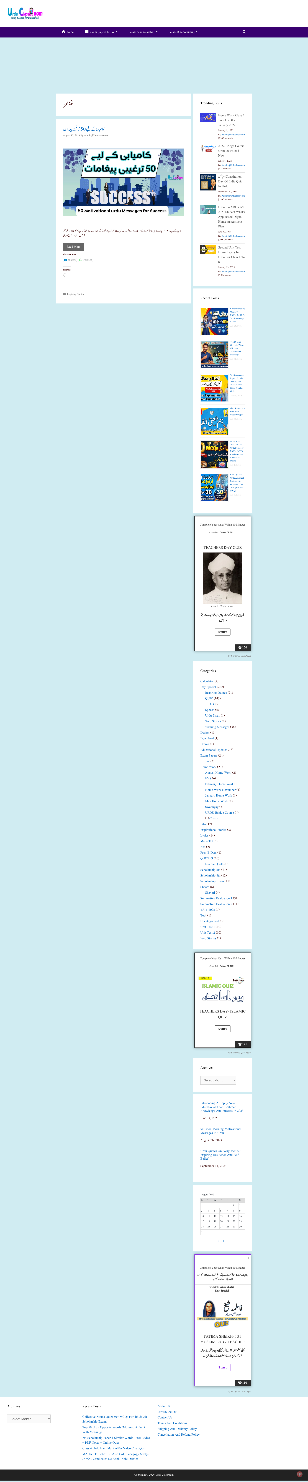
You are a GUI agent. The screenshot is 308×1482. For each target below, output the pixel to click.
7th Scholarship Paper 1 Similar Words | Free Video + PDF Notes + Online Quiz (236, 383)
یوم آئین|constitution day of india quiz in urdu (230, 182)
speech (209, 710)
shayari (210, 893)
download (207, 738)
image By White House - (223, 606)
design (204, 733)
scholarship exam (212, 881)
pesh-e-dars (208, 853)
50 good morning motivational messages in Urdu (220, 1131)
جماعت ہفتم (213, 818)
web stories (213, 721)
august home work (218, 773)
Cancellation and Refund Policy (179, 1435)
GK (212, 704)
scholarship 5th (210, 870)
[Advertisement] (154, 64)
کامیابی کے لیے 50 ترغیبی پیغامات (83, 129)
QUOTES (206, 858)
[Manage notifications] (299, 1474)
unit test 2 (207, 933)
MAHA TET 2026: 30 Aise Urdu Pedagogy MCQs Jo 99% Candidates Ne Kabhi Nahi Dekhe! (237, 451)
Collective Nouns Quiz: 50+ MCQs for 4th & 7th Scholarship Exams (237, 315)
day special (208, 687)
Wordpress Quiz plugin (241, 655)
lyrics (204, 835)
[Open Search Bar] (244, 32)
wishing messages (217, 727)
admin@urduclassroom (233, 134)
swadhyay (212, 807)
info (203, 824)
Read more (74, 247)
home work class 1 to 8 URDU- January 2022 (231, 120)
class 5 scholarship (142, 32)
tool (203, 915)
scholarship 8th (210, 875)
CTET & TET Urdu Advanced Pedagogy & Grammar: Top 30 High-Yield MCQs (237, 482)
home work (208, 767)
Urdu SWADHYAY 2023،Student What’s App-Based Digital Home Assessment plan (231, 217)
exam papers (208, 755)
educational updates (213, 750)
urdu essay (212, 716)
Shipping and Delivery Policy (177, 1429)
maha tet (206, 841)
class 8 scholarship (182, 32)
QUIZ (209, 698)
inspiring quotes (75, 294)
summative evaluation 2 (216, 904)
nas (202, 847)
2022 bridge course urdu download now (231, 151)
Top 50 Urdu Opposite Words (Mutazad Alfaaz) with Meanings (237, 348)
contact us (165, 1417)
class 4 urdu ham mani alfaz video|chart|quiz (237, 411)
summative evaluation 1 (216, 898)
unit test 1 (207, 927)
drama (204, 744)
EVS (208, 778)
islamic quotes (215, 864)
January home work (218, 795)
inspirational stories (213, 830)
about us (164, 1406)
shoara (204, 887)
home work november (220, 790)
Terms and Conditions (172, 1423)
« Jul (221, 1241)
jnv (207, 761)
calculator (207, 681)
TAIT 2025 (207, 910)
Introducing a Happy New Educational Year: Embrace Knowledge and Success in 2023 (221, 1107)
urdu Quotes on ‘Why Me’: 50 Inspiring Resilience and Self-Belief (220, 1155)
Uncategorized (209, 921)
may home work (216, 801)
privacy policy (167, 1412)
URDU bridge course (219, 813)
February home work (219, 784)
